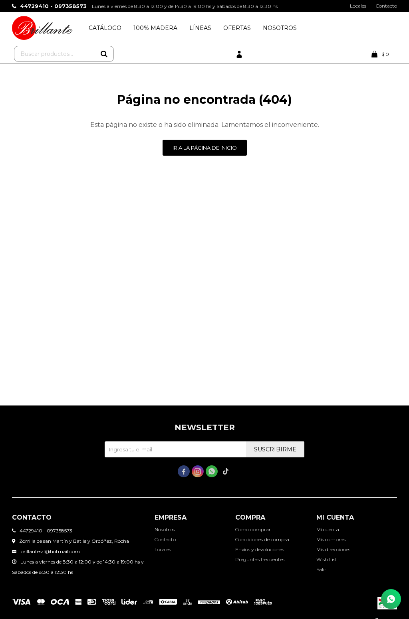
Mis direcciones (333, 549)
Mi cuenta (327, 529)
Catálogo (105, 28)
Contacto (386, 6)
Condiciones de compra (262, 539)
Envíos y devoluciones (259, 549)
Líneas (200, 28)
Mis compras (330, 539)
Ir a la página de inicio (205, 147)
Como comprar (253, 529)
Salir (321, 569)
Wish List (326, 559)
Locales (358, 6)
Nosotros (280, 28)
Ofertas (237, 28)
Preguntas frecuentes (259, 559)
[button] (104, 54)
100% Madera (155, 28)
